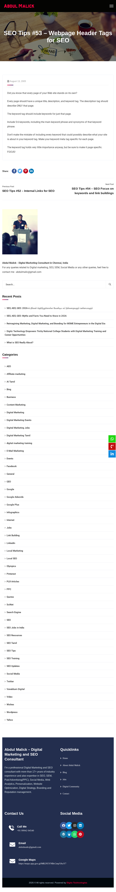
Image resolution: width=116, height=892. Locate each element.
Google (10, 489)
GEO (9, 481)
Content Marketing (16, 404)
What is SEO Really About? (20, 342)
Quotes (10, 597)
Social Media (13, 673)
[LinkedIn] (31, 171)
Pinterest (11, 574)
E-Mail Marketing (15, 451)
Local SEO (12, 558)
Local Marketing (15, 550)
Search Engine (14, 612)
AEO (9, 366)
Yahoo (10, 720)
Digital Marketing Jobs (18, 427)
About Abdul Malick (71, 765)
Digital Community (71, 786)
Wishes (10, 704)
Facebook (12, 466)
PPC (9, 589)
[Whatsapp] (74, 834)
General (10, 474)
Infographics (13, 512)
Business (11, 397)
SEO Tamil (12, 643)
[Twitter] (20, 171)
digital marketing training (19, 443)
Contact (66, 794)
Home (65, 758)
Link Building (13, 535)
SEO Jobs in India (15, 627)
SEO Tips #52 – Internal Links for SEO (28, 190)
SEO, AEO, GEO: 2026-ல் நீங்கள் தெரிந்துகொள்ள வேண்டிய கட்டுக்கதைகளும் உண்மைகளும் (50, 308)
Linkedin (11, 543)
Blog (65, 772)
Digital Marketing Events (19, 420)
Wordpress (12, 712)
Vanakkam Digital (16, 689)
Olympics (11, 566)
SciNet (10, 604)
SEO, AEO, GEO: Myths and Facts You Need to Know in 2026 (37, 316)
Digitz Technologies (77, 882)
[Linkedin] (80, 825)
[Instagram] (74, 825)
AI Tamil (11, 381)
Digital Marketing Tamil (18, 435)
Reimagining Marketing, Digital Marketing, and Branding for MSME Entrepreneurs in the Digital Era (56, 323)
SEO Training (13, 658)
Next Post (109, 184)
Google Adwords (15, 497)
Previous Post (8, 186)
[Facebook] (14, 171)
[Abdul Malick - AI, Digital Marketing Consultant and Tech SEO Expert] (19, 5)
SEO (9, 620)
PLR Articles (13, 581)
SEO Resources (14, 635)
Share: (5, 171)
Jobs (9, 527)
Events (10, 458)
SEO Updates (13, 666)
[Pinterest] (25, 171)
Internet (10, 520)
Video (10, 696)
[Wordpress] (63, 834)
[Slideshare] (69, 834)
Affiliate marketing (16, 374)
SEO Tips (11, 650)
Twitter (10, 681)
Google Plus (13, 504)
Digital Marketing (15, 412)
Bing (9, 389)
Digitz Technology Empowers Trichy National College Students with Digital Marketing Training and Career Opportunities (55, 333)
